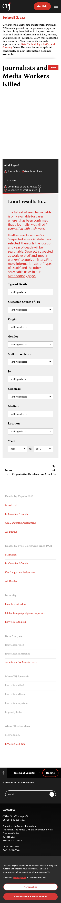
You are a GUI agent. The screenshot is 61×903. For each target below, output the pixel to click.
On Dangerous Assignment (20, 523)
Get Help (42, 6)
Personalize (30, 887)
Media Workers (33, 171)
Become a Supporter (24, 772)
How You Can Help (16, 622)
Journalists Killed (14, 645)
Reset (53, 67)
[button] (30, 292)
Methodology (12, 735)
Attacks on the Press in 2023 (21, 663)
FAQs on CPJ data (15, 744)
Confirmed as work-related (22, 186)
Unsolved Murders (15, 604)
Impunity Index (14, 712)
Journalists (14, 171)
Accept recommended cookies (30, 896)
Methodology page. (22, 276)
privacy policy (19, 878)
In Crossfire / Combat (17, 514)
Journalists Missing (15, 694)
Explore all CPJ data (14, 17)
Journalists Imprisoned (17, 654)
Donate (50, 773)
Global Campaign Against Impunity (25, 613)
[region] (30, 879)
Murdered (11, 505)
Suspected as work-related (22, 190)
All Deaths (11, 532)
